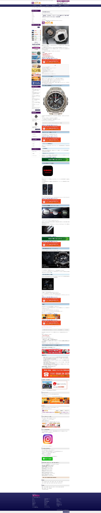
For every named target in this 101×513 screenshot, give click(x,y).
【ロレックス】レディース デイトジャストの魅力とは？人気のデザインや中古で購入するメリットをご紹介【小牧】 (36, 108)
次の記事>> (46, 489)
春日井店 (33, 15)
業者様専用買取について (35, 136)
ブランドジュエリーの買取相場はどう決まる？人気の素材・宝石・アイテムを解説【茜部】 (36, 96)
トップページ (34, 5)
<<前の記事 (43, 489)
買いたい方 (53, 5)
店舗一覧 (60, 5)
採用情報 (33, 153)
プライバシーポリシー (35, 155)
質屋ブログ (33, 22)
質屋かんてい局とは (34, 151)
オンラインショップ (66, 5)
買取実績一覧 (33, 503)
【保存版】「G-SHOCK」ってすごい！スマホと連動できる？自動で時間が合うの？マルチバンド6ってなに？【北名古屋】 (48, 7)
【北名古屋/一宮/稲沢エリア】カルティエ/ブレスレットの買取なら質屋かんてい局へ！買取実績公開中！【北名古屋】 (36, 90)
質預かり (41, 5)
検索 (38, 27)
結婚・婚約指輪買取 (46, 501)
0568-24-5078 (51, 466)
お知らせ (35, 7)
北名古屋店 (33, 16)
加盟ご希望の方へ (59, 501)
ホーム (32, 7)
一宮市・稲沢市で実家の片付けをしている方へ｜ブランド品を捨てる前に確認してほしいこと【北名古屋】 (36, 99)
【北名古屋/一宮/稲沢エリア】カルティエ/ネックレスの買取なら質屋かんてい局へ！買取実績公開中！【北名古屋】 (36, 93)
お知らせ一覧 (33, 502)
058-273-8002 (50, 468)
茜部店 (32, 12)
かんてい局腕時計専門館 (35, 507)
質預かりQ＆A (46, 502)
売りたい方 (47, 5)
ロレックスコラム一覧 (47, 507)
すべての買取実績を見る (38, 129)
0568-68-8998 (60, 3)
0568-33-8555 (53, 473)
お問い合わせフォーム (59, 503)
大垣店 (32, 19)
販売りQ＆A (45, 503)
